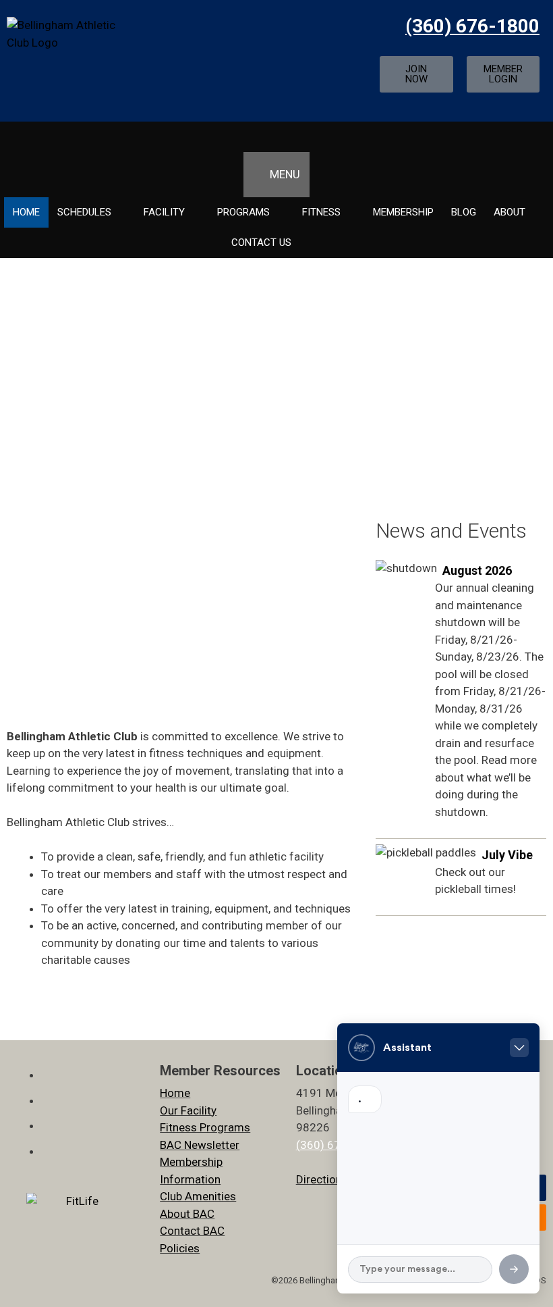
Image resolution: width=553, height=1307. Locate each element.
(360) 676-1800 (472, 26)
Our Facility (188, 1110)
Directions (322, 1179)
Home (26, 212)
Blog (463, 212)
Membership (403, 212)
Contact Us (261, 242)
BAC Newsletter (199, 1145)
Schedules (84, 212)
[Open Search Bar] (276, 137)
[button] (178, 617)
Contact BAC (192, 1230)
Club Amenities (198, 1196)
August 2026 (477, 570)
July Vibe (507, 855)
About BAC (187, 1214)
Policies (180, 1248)
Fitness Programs (205, 1127)
